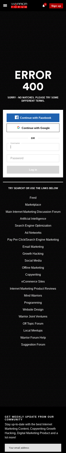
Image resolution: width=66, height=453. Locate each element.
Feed (33, 197)
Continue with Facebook (35, 117)
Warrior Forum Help (33, 337)
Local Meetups (33, 330)
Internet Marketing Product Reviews (33, 288)
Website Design (33, 309)
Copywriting (33, 274)
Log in (33, 169)
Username (15, 143)
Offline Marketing (33, 267)
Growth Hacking (33, 253)
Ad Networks (33, 232)
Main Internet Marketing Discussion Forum (33, 211)
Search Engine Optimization (33, 225)
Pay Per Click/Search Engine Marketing (33, 239)
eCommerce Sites (33, 281)
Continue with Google (36, 128)
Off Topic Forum (33, 323)
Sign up (56, 5)
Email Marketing (33, 246)
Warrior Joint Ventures (33, 316)
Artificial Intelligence (33, 218)
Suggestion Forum (33, 344)
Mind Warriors (33, 295)
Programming (33, 302)
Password (16, 158)
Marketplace (33, 204)
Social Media (33, 260)
